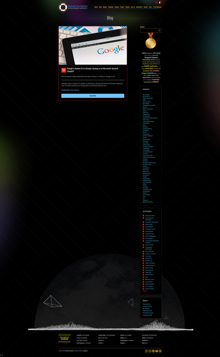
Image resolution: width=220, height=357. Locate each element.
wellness (155, 82)
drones (145, 166)
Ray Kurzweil (147, 102)
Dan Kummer (149, 245)
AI (146, 53)
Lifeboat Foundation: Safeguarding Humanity (73, 7)
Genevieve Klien (150, 216)
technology (155, 80)
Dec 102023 (63, 70)
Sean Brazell (149, 270)
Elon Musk (146, 103)
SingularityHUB (147, 315)
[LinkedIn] (153, 351)
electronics (146, 171)
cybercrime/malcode (149, 157)
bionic (144, 132)
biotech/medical (148, 136)
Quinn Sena (148, 224)
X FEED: (78, 338)
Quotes (146, 7)
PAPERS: (100, 343)
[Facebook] (146, 351)
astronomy (146, 120)
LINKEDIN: (122, 335)
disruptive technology (149, 162)
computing (146, 148)
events (145, 186)
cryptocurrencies (148, 155)
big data (145, 127)
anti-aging (156, 53)
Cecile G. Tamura (150, 254)
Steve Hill (148, 272)
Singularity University (149, 105)
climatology (146, 145)
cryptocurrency (152, 62)
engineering (146, 179)
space (144, 79)
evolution (145, 187)
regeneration (146, 78)
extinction (151, 64)
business (145, 141)
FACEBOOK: (79, 335)
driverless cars (147, 164)
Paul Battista (149, 231)
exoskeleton (146, 191)
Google (142, 66)
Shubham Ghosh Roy (151, 222)
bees (144, 125)
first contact (146, 195)
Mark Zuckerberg (148, 109)
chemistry (146, 143)
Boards (105, 7)
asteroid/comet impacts (150, 118)
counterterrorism (148, 152)
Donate (128, 7)
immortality (149, 68)
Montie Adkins (149, 284)
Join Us (133, 7)
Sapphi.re (86, 351)
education (146, 170)
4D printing (146, 96)
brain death (144, 62)
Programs (110, 7)
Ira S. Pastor (149, 286)
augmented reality (148, 121)
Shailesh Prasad (150, 229)
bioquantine (155, 55)
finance (145, 193)
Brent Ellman (149, 275)
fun (144, 198)
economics (146, 168)
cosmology (146, 150)
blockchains (146, 139)
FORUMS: (122, 343)
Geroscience (146, 304)
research (152, 77)
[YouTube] (156, 351)
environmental (147, 182)
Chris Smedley (149, 289)
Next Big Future (147, 310)
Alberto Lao (148, 261)
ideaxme (143, 68)
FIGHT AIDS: (79, 341)
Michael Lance (149, 279)
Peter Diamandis (148, 98)
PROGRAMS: (144, 341)
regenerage (155, 75)
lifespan (144, 73)
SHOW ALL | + (145, 291)
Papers (122, 7)
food (144, 196)
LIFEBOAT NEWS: (102, 335)
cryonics (145, 154)
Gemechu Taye (69, 90)
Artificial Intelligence (148, 55)
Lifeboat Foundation (69, 351)
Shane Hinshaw (150, 263)
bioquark (148, 57)
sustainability (149, 80)
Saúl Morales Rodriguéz (149, 219)
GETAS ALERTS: (145, 335)
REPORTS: (100, 341)
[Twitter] (149, 351)
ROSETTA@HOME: (81, 343)
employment (146, 173)
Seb (146, 277)
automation (146, 123)
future (154, 64)
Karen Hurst (148, 238)
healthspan (153, 66)
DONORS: (122, 338)
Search (159, 30)
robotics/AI (76, 90)
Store (150, 7)
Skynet (145, 107)
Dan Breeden (149, 227)
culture (157, 62)
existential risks (145, 64)
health (146, 66)
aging (144, 53)
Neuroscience (159, 73)
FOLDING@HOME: (124, 341)
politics (145, 75)
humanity (159, 66)
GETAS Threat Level (64, 338)
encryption (146, 175)
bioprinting (146, 134)
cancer (148, 62)
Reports (117, 7)
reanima (149, 75)
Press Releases (157, 7)
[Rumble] (160, 351)
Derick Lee (148, 258)
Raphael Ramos (150, 265)
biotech (155, 57)
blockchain (157, 60)
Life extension (154, 71)
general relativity (148, 202)
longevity (150, 73)
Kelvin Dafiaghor (150, 236)
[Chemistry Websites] (151, 41)
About (96, 7)
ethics (144, 184)
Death (159, 62)
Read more (93, 95)
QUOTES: (144, 343)
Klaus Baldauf (149, 251)
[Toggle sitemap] (156, 2)
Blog (100, 7)
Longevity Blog (147, 306)
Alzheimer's (150, 53)
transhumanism (148, 82)
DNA (144, 100)
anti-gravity (146, 114)
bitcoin (153, 60)
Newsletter (139, 7)
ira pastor (146, 71)
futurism (158, 64)
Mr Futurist (146, 308)
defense (145, 161)
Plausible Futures (148, 313)
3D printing (146, 95)
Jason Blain (149, 282)
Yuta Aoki (148, 256)
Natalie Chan (149, 268)
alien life (145, 112)
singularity (158, 77)
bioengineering (147, 128)
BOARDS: (144, 338)
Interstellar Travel (157, 68)
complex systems (148, 146)
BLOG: (99, 338)
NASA (155, 73)
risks (155, 77)
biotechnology (146, 60)
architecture (146, 116)
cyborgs (145, 159)
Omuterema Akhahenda (148, 248)
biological (146, 130)
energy (145, 177)
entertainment (147, 180)
